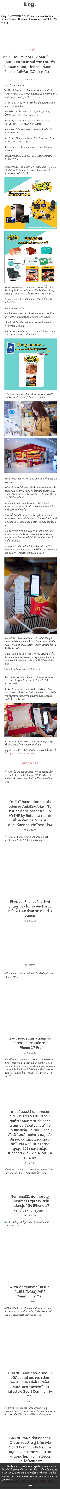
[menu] (5, 5)
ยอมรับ (30, 1485)
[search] (56, 5)
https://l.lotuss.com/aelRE (20, 753)
